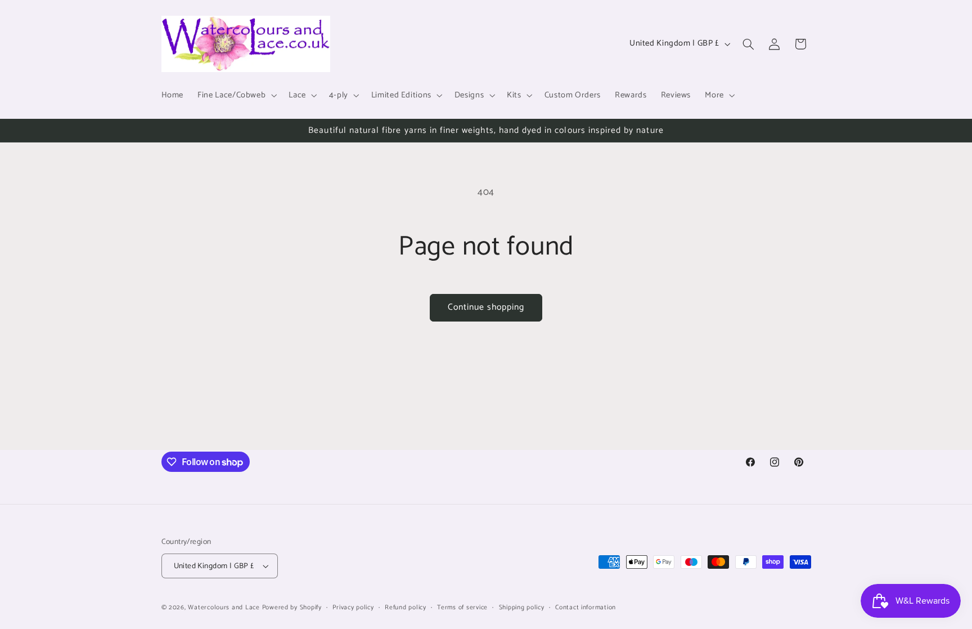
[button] (236, 95)
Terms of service (462, 607)
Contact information (585, 607)
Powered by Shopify (292, 607)
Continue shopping (486, 307)
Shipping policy (521, 607)
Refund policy (405, 607)
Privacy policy (353, 607)
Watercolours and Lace (223, 607)
